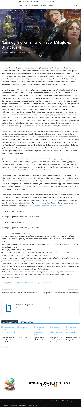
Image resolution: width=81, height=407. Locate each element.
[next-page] (6, 346)
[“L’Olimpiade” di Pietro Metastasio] (24, 331)
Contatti (36, 1)
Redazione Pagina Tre (9, 52)
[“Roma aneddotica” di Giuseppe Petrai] (73, 331)
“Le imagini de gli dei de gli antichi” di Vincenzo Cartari (56, 340)
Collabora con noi (27, 1)
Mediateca (43, 6)
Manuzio (17, 11)
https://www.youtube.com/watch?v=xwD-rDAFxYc (43, 206)
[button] (77, 6)
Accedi (19, 1)
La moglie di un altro (20, 283)
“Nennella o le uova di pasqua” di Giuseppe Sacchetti (19, 293)
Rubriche (27, 6)
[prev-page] (2, 346)
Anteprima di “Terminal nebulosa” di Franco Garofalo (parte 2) (61, 294)
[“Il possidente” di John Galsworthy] (40, 331)
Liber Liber (44, 1)
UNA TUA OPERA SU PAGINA (49, 384)
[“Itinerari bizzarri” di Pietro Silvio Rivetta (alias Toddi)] (8, 331)
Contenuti (34, 6)
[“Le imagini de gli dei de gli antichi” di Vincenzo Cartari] (56, 331)
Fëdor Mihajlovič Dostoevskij (40, 283)
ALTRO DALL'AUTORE (27, 322)
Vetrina (51, 6)
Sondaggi (51, 1)
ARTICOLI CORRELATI (10, 322)
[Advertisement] (40, 360)
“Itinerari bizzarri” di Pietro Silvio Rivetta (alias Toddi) (7, 340)
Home (20, 6)
